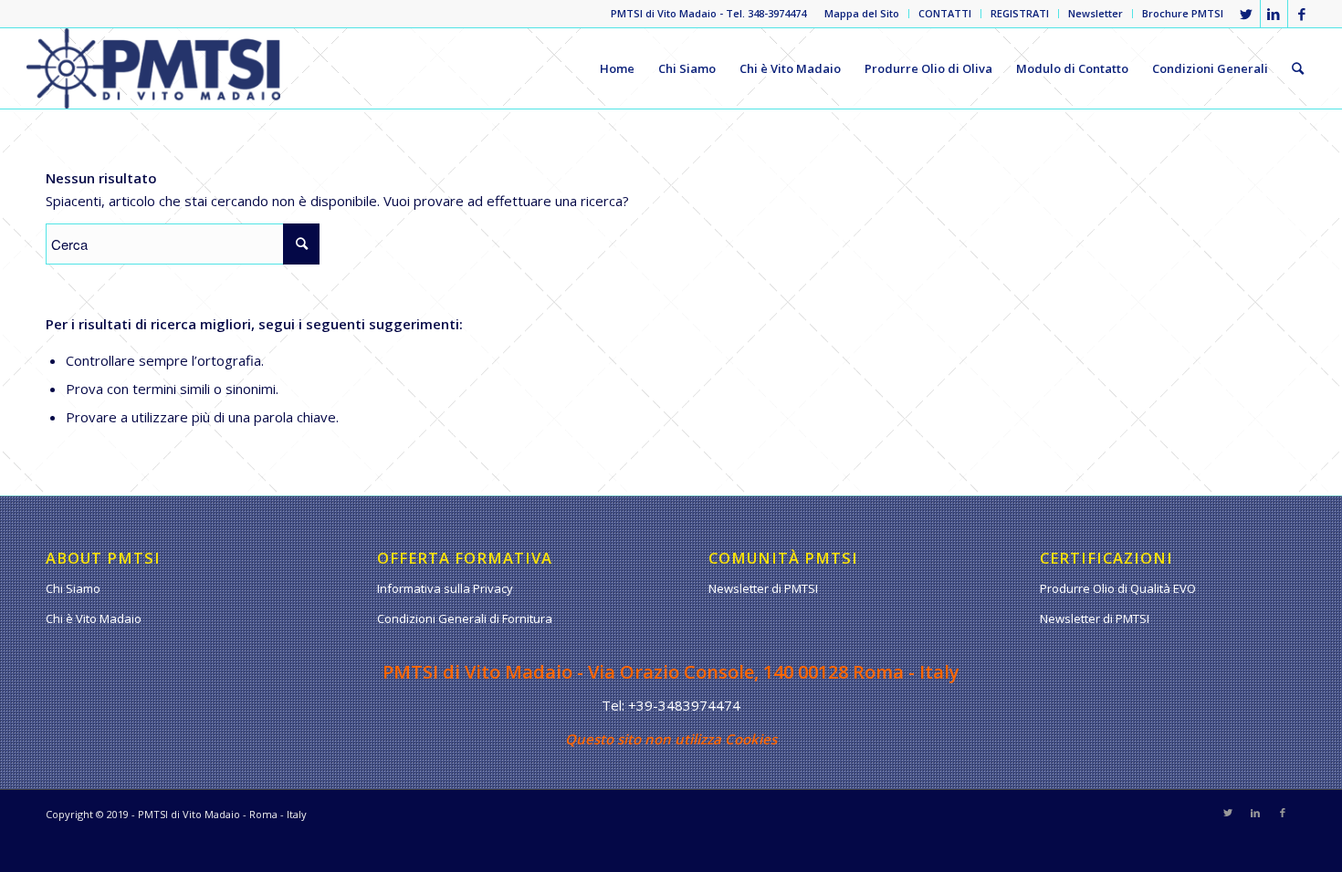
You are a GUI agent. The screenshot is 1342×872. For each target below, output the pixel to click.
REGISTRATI (1020, 13)
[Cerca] (1298, 68)
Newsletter (1095, 13)
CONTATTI (944, 13)
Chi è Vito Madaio (94, 618)
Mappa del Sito (861, 13)
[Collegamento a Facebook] (1302, 13)
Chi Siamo (73, 588)
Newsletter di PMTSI (763, 588)
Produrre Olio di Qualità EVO (1118, 588)
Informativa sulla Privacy (445, 588)
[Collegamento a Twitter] (1246, 13)
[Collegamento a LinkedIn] (1274, 13)
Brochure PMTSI (1182, 13)
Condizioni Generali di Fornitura (464, 618)
